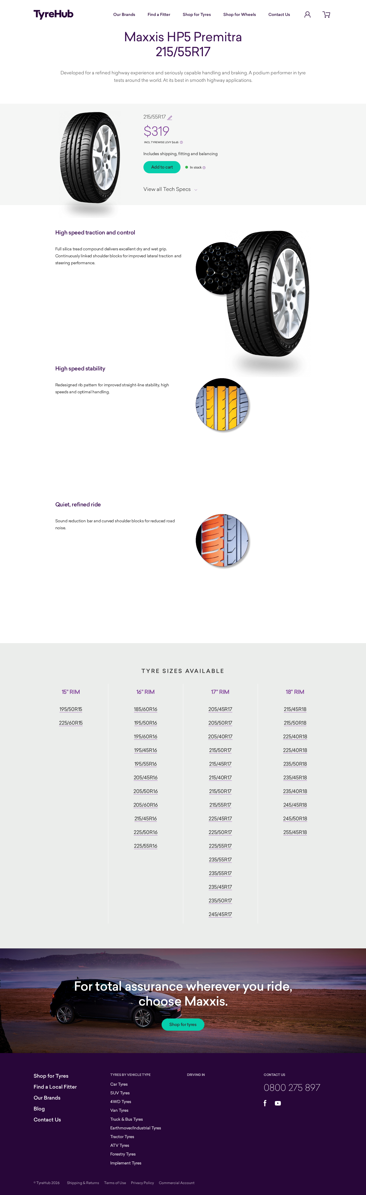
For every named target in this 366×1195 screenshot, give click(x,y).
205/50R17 (220, 722)
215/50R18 (295, 722)
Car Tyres (119, 1084)
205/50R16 (145, 791)
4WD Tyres (120, 1101)
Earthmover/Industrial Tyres (135, 1128)
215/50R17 (220, 750)
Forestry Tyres (123, 1154)
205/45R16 (146, 777)
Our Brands (124, 14)
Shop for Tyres (197, 14)
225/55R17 (220, 845)
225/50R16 (145, 832)
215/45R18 (295, 709)
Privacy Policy (142, 1182)
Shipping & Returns (83, 1182)
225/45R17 (220, 818)
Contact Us (279, 14)
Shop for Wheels (239, 14)
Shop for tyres (182, 1024)
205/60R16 (145, 804)
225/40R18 (295, 736)
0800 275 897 (292, 1087)
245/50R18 (295, 818)
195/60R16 (145, 736)
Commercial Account (176, 1182)
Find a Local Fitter (55, 1086)
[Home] (53, 15)
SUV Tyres (120, 1093)
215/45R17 (220, 763)
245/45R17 (220, 914)
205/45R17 (220, 709)
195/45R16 (145, 750)
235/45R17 (220, 887)
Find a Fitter (159, 14)
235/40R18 (295, 791)
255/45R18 (295, 832)
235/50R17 (220, 900)
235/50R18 (295, 763)
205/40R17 (220, 736)
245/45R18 (295, 804)
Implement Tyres (125, 1163)
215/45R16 (145, 818)
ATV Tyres (119, 1145)
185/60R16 (145, 709)
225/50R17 (220, 832)
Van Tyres (119, 1110)
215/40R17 (220, 777)
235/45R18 (295, 777)
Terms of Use (115, 1182)
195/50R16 (145, 722)
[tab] (172, 189)
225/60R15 (71, 722)
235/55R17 (220, 859)
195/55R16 (145, 763)
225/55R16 (145, 845)
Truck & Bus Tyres (126, 1119)
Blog (39, 1108)
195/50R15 (71, 709)
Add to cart (162, 167)
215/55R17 (220, 804)
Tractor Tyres (122, 1136)
